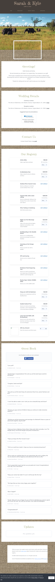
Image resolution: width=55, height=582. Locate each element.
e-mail (35, 141)
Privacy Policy (46, 558)
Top (11, 10)
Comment (30, 358)
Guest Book (31, 10)
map (48, 102)
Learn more (23, 551)
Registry (20, 10)
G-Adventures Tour (25, 172)
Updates (42, 10)
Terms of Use (38, 558)
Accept (51, 577)
